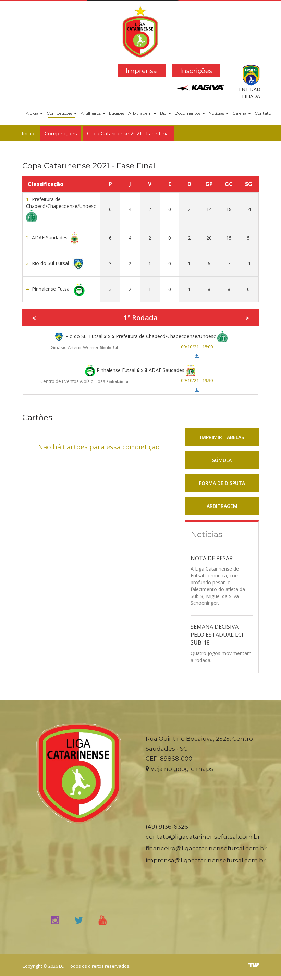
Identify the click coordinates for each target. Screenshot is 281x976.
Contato (263, 113)
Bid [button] (164, 113)
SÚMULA (222, 460)
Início (28, 133)
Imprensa (141, 71)
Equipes (116, 113)
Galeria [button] (239, 113)
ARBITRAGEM (222, 506)
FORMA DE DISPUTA (222, 483)
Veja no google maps (181, 768)
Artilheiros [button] (91, 113)
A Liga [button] (32, 113)
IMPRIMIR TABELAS (222, 437)
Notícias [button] (217, 113)
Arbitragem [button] (140, 113)
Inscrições (196, 71)
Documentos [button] (188, 113)
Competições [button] (60, 113)
